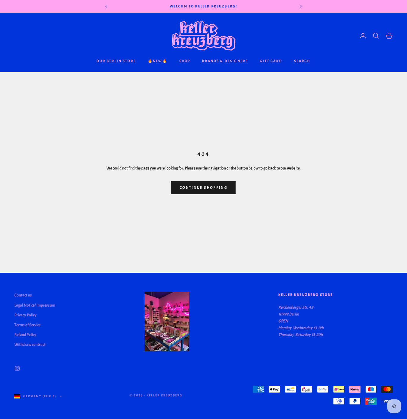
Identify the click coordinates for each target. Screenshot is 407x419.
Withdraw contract (30, 344)
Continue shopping (203, 187)
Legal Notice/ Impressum (34, 305)
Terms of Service (27, 324)
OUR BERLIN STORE (116, 61)
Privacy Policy (25, 315)
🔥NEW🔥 (157, 61)
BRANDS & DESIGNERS (225, 61)
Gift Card (271, 61)
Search (302, 61)
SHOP (184, 61)
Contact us (23, 295)
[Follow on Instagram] (17, 368)
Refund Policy (25, 334)
